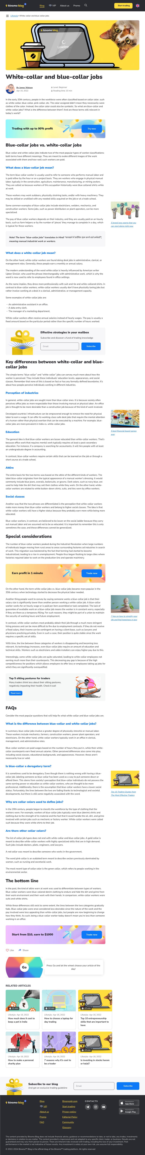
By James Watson (24, 87)
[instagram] (96, 1107)
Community (68, 1122)
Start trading (124, 5)
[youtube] (103, 1107)
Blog (42, 5)
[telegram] (88, 1107)
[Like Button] (7, 950)
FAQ (42, 1122)
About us (64, 5)
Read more (16, 693)
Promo (76, 5)
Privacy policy (69, 1111)
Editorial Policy (69, 1117)
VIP (54, 5)
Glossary (66, 1127)
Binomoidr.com (69, 1101)
